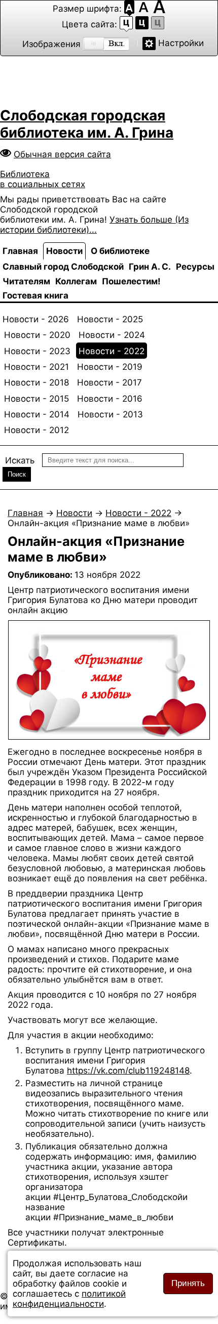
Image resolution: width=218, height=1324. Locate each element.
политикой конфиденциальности (69, 1299)
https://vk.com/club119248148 (128, 1070)
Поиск (17, 474)
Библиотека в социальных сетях (42, 179)
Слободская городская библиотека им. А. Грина (86, 124)
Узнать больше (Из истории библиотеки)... (94, 225)
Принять (188, 1283)
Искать (19, 460)
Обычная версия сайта (62, 154)
